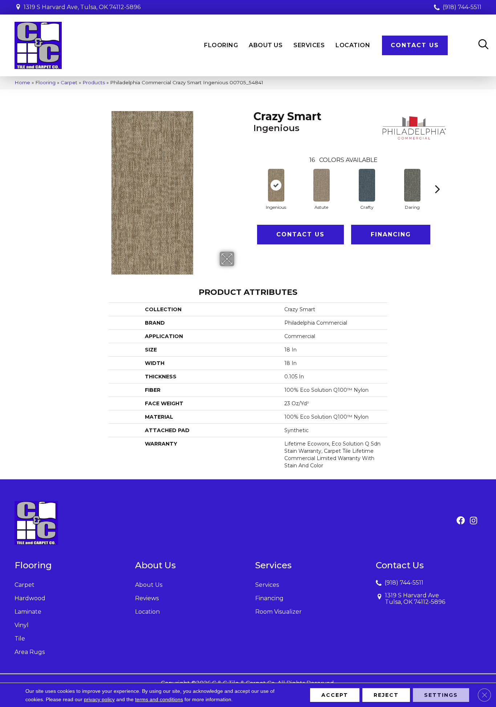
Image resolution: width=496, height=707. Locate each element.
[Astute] (322, 185)
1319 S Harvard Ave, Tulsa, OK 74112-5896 (82, 7)
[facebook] (460, 521)
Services (267, 584)
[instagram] (473, 521)
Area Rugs (30, 652)
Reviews (147, 598)
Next (437, 178)
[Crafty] (367, 185)
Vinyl (22, 625)
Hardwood (30, 598)
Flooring (45, 82)
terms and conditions (159, 699)
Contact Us (300, 234)
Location (147, 611)
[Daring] (412, 185)
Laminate (28, 611)
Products (93, 82)
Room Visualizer (278, 611)
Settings (441, 695)
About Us (148, 584)
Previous (249, 178)
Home (22, 82)
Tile (20, 638)
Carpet (69, 82)
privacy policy (99, 699)
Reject (386, 695)
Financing (391, 234)
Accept (334, 695)
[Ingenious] (276, 185)
